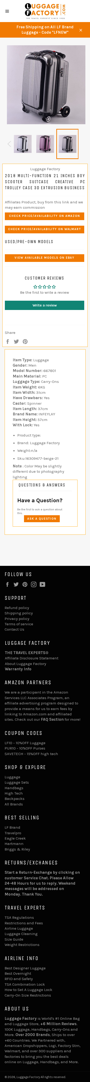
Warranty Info (18, 669)
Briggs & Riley (17, 849)
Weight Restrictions (22, 944)
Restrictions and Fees (24, 923)
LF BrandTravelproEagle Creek (15, 833)
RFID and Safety (19, 978)
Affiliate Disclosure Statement (31, 658)
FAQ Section (52, 719)
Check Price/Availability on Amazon (44, 216)
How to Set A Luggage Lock (28, 989)
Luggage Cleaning (21, 933)
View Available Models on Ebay (45, 257)
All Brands (14, 804)
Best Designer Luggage (25, 968)
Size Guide (14, 939)
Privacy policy (17, 618)
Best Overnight (18, 973)
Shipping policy (19, 613)
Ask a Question (42, 518)
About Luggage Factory (25, 663)
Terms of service (19, 624)
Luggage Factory (28, 1077)
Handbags (14, 787)
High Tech (14, 793)
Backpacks (14, 798)
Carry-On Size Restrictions (28, 995)
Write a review (45, 305)
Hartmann (14, 843)
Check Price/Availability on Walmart (44, 229)
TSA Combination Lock (25, 984)
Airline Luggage (19, 928)
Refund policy (17, 607)
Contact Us (14, 629)
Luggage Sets (17, 782)
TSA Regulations (19, 917)
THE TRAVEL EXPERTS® (26, 652)
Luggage (12, 777)
